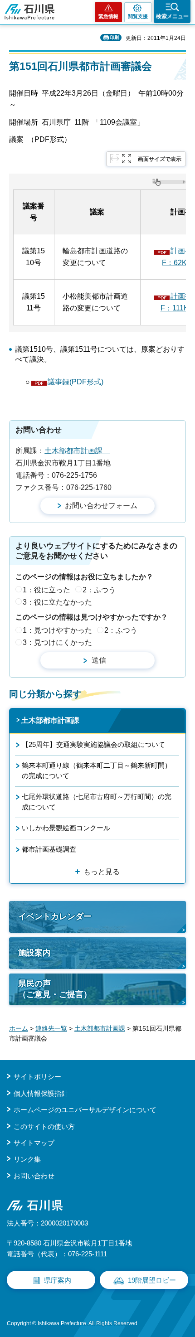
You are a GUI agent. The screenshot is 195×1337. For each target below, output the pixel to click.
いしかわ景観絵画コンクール (66, 828)
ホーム (18, 1028)
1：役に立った (46, 590)
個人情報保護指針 (41, 1093)
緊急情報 (108, 16)
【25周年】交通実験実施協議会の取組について (93, 744)
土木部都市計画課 (77, 451)
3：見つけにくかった (57, 642)
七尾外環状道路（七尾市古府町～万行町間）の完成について (96, 801)
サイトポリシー (37, 1076)
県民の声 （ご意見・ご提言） (55, 988)
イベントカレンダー (55, 916)
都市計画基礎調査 (49, 849)
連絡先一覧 (51, 1028)
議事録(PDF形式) (75, 382)
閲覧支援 (138, 16)
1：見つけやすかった (57, 630)
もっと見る (101, 872)
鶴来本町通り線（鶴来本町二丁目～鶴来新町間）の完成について (96, 770)
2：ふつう (99, 590)
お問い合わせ (34, 1176)
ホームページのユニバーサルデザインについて (85, 1110)
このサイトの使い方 (44, 1126)
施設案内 (34, 952)
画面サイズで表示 (159, 159)
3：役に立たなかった (57, 602)
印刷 (114, 37)
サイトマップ (34, 1143)
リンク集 (27, 1159)
